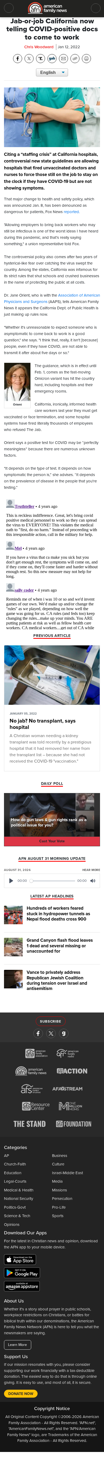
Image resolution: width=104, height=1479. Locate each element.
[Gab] (64, 1033)
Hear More (91, 870)
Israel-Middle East (67, 1172)
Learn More (17, 1344)
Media (57, 1181)
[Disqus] (52, 563)
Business (59, 1155)
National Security (18, 1198)
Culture (58, 1164)
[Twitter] (51, 1033)
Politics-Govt (15, 1207)
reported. (72, 211)
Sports (57, 1215)
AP (6, 1155)
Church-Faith (15, 1164)
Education (12, 1172)
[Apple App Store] (21, 1260)
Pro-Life (59, 1207)
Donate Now (20, 1394)
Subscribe (50, 1021)
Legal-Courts (15, 1181)
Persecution (62, 1198)
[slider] (52, 880)
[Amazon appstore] (22, 1287)
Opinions (11, 1224)
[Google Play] (23, 1273)
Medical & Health (18, 1190)
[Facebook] (38, 1033)
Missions (59, 1190)
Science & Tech (17, 1215)
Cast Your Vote (52, 841)
